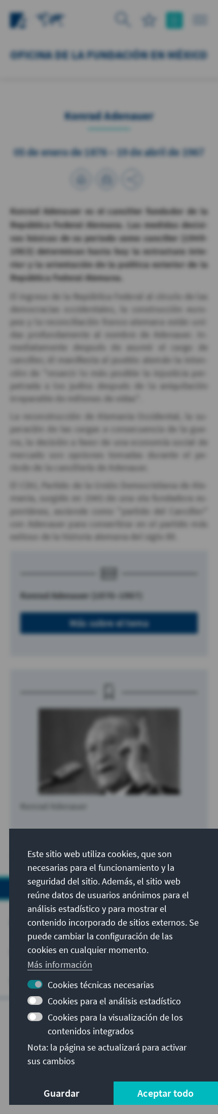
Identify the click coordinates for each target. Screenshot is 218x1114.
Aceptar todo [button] (165, 1093)
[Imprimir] (81, 179)
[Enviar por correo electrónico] (106, 179)
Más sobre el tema (109, 622)
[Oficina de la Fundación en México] (50, 19)
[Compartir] (132, 179)
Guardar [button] (61, 1093)
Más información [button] (59, 964)
